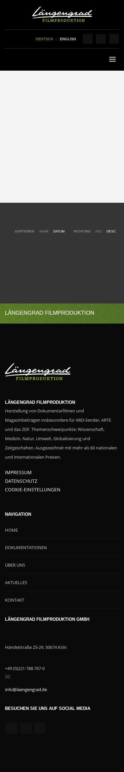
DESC (111, 231)
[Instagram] (101, 39)
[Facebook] (88, 39)
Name (44, 231)
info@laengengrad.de (26, 689)
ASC (98, 231)
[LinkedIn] (114, 39)
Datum (58, 231)
